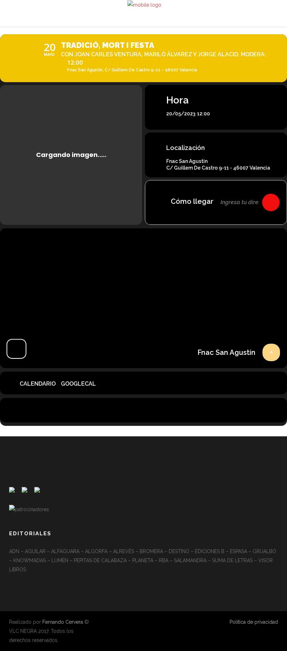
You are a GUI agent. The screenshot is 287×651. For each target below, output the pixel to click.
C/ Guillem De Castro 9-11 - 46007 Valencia (218, 168)
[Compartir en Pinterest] (161, 410)
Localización (185, 147)
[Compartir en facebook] (126, 410)
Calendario (38, 383)
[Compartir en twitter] (143, 410)
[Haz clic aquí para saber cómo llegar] (271, 202)
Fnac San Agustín (187, 161)
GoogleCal (78, 383)
